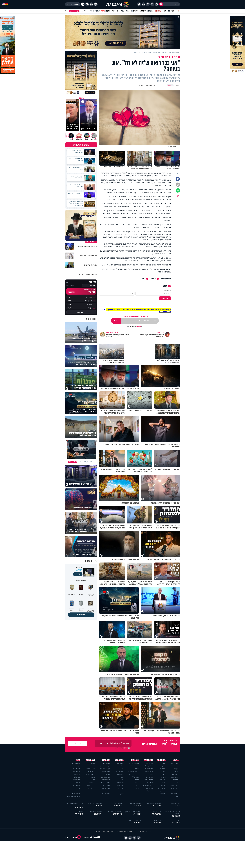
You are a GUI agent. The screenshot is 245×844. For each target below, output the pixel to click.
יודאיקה (121, 794)
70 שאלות (135, 11)
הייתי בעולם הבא (148, 791)
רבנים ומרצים (106, 760)
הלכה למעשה (149, 771)
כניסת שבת (175, 780)
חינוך (122, 780)
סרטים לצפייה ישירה (133, 771)
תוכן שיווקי (162, 794)
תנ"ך (122, 766)
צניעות (93, 777)
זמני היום (122, 11)
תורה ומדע (162, 780)
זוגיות (143, 279)
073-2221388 (137, 805)
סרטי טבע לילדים (134, 785)
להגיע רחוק (150, 782)
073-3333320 (79, 807)
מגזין (169, 11)
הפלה (93, 780)
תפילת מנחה (76, 766)
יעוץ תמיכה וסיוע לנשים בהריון (133, 812)
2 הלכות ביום (175, 774)
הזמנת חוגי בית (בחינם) (96, 812)
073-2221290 (98, 814)
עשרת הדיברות (119, 771)
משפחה (163, 777)
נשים (164, 771)
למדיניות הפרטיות (131, 326)
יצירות (137, 788)
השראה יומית (149, 788)
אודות (177, 796)
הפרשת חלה (91, 788)
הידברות (176, 760)
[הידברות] (117, 4)
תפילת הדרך (76, 785)
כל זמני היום (81, 312)
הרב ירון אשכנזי (106, 780)
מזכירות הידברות (175, 803)
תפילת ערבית (76, 769)
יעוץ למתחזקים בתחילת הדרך (94, 803)
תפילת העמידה (76, 771)
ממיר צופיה (177, 820)
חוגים (137, 791)
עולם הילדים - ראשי (133, 763)
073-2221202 (137, 822)
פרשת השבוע (161, 788)
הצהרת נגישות (174, 794)
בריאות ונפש (120, 782)
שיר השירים (77, 788)
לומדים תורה (120, 763)
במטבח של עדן (149, 769)
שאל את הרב (129, 11)
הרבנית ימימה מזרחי (89, 774)
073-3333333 (176, 822)
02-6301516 (176, 816)
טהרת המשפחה (90, 769)
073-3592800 (117, 805)
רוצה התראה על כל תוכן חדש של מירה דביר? (135, 316)
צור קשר (98, 11)
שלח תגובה (165, 298)
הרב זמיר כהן (150, 11)
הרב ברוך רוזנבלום (105, 782)
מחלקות (108, 11)
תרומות (103, 11)
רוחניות (163, 774)
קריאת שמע (76, 780)
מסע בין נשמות (149, 780)
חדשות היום (162, 769)
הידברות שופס (174, 788)
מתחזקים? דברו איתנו (73, 4)
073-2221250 (156, 822)
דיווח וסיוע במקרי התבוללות (114, 812)
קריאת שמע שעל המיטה (73, 796)
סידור (78, 760)
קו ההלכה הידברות (156, 812)
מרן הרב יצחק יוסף (105, 769)
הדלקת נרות (91, 771)
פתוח (151, 774)
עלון (117, 11)
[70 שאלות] (87, 4)
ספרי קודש (120, 791)
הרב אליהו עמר (106, 794)
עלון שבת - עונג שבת (135, 803)
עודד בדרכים (149, 763)
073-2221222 (176, 805)
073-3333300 (156, 814)
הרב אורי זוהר (106, 785)
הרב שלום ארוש (106, 788)
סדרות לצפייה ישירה (133, 774)
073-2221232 (98, 805)
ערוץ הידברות (174, 766)
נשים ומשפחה (90, 760)
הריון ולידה (92, 782)
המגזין (163, 766)
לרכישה (78, 574)
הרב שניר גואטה (105, 777)
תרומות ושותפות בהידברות (154, 803)
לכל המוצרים (81, 614)
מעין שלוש (77, 777)
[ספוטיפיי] (83, 4)
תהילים (78, 782)
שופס (113, 11)
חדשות (164, 11)
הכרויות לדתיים (119, 788)
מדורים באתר (161, 760)
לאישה (93, 763)
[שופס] (91, 4)
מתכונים (93, 766)
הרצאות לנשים (91, 785)
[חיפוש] (161, 4)
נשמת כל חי (76, 791)
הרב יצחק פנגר (106, 771)
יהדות (164, 763)
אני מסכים (134, 326)
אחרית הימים (120, 785)
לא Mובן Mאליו (149, 766)
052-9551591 (137, 814)
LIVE (85, 11)
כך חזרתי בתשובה (148, 785)
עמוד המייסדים (174, 791)
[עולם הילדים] (96, 4)
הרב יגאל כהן (106, 774)
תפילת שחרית (76, 763)
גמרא (122, 769)
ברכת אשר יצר (76, 794)
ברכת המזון (77, 774)
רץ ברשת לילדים (134, 766)
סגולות (121, 777)
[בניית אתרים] (95, 838)
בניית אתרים (86, 838)
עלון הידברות (175, 769)
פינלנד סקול (120, 774)
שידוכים (153, 279)
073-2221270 (79, 814)
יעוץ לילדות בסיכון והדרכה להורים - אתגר (74, 804)
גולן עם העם (149, 777)
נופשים (176, 782)
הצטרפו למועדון (73, 11)
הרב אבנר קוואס (106, 791)
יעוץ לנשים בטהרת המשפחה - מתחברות (171, 812)
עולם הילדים (143, 11)
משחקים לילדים (135, 777)
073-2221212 (157, 805)
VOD (173, 11)
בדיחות (137, 769)
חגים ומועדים (161, 791)
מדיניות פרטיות (174, 763)
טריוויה (137, 782)
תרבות (163, 782)
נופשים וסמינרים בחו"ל (135, 820)
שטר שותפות (158, 11)
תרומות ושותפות (174, 785)
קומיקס (137, 780)
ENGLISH (91, 11)
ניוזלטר (176, 771)
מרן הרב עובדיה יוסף (104, 766)
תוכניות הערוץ (148, 760)
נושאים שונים (119, 760)
